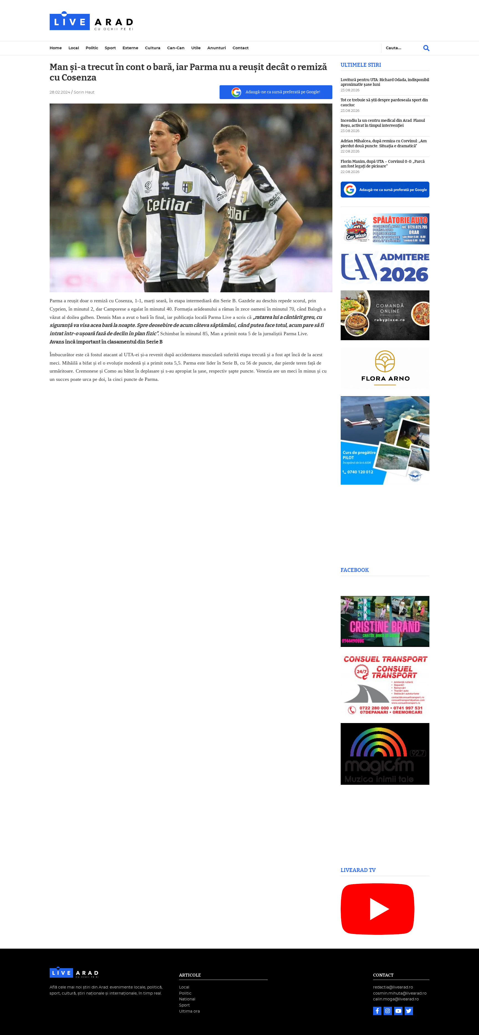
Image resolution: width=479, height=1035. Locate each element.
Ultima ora (189, 1011)
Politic (92, 48)
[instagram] (388, 1012)
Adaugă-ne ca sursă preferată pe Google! (283, 92)
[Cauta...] (426, 48)
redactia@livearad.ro (393, 987)
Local (73, 48)
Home (56, 48)
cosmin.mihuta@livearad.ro (400, 993)
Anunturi (216, 48)
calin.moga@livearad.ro (396, 999)
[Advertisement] (287, 20)
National (187, 999)
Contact (241, 48)
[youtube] (399, 1012)
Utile (196, 48)
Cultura (152, 48)
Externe (130, 48)
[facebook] (378, 1012)
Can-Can (176, 48)
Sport (110, 48)
